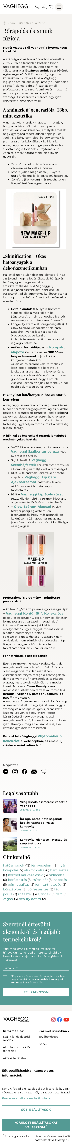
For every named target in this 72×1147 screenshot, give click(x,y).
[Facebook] (26, 772)
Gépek (43, 1044)
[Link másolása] (45, 772)
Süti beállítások (36, 1110)
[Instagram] (17, 772)
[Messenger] (7, 772)
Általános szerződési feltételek (17, 1049)
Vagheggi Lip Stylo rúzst (42, 494)
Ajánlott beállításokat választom (36, 1125)
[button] (37, 7)
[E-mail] (36, 772)
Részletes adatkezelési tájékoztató (26, 1098)
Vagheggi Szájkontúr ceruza (35, 451)
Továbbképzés (48, 1036)
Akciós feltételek (14, 1058)
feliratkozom (36, 992)
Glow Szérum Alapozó (32, 507)
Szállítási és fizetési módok (16, 1038)
